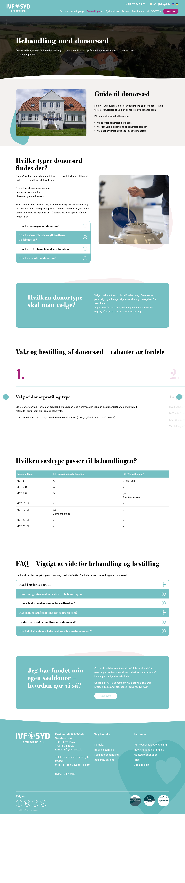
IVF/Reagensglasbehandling (150, 744)
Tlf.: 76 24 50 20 (64, 745)
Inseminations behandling (149, 749)
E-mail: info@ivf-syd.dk (68, 749)
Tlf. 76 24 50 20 (136, 4)
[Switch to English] (173, 4)
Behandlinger (94, 11)
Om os (63, 11)
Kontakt (171, 11)
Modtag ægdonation (146, 754)
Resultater (137, 11)
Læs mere (105, 696)
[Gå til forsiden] (18, 8)
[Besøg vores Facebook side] (19, 803)
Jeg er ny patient (104, 759)
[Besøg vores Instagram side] (27, 803)
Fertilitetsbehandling (106, 754)
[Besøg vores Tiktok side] (35, 803)
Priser (125, 11)
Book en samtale (104, 749)
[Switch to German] (177, 4)
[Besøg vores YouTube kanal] (43, 803)
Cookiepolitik (141, 764)
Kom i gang (77, 11)
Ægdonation (111, 11)
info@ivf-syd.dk (161, 4)
